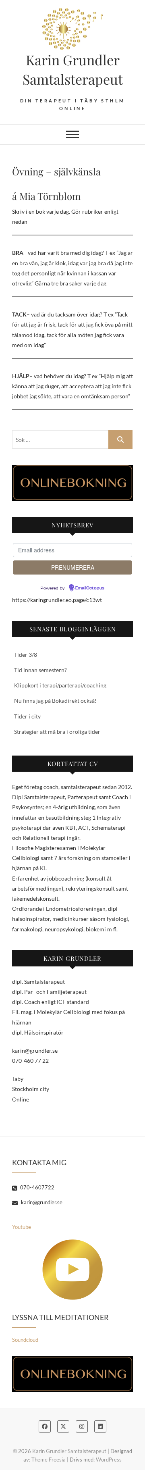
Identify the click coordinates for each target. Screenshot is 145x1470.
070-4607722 (36, 1187)
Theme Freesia (48, 1459)
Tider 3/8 (25, 654)
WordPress (109, 1459)
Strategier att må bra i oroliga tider (57, 731)
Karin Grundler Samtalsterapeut (73, 69)
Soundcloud (25, 1340)
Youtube (21, 1227)
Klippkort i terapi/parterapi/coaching (60, 685)
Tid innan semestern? (40, 669)
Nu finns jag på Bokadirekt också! (55, 700)
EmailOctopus (89, 588)
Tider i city (27, 716)
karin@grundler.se (41, 1202)
